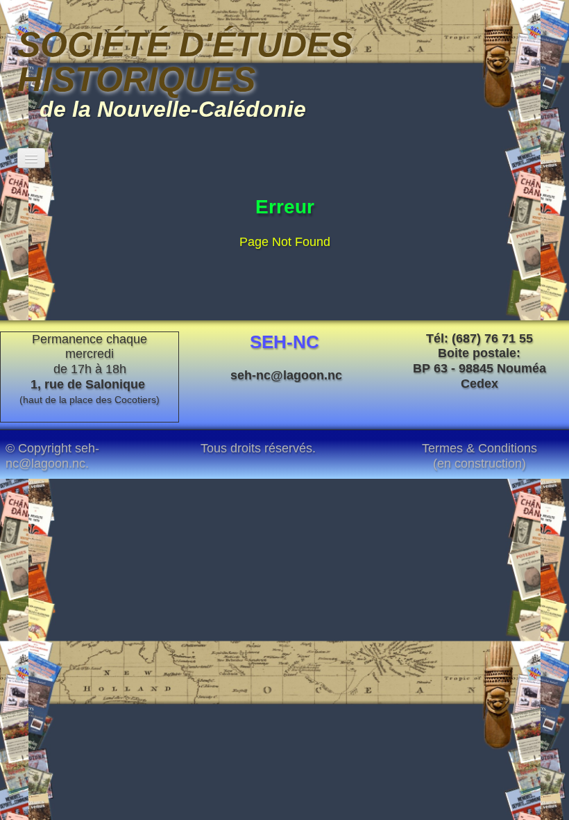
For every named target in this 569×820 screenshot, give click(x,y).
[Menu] (31, 158)
